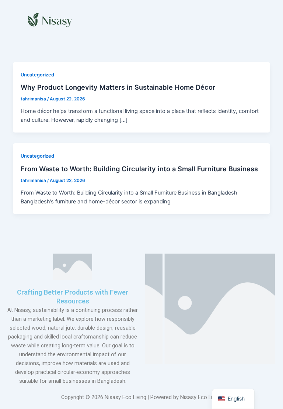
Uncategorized (37, 75)
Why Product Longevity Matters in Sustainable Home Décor (118, 87)
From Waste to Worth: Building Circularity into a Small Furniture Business (139, 169)
